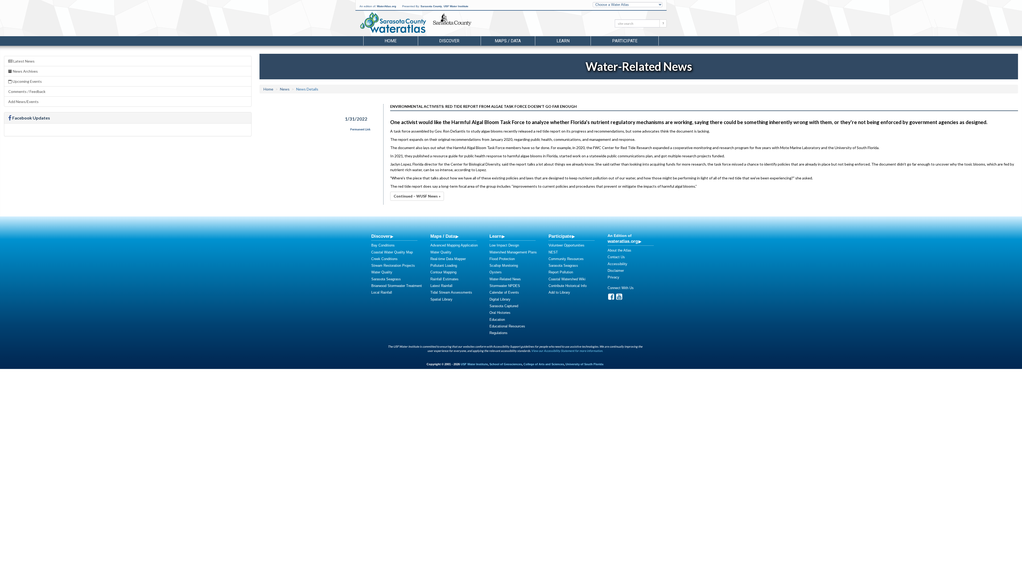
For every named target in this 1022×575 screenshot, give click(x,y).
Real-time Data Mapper (448, 259)
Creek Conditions (384, 259)
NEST (553, 252)
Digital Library (499, 299)
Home (391, 40)
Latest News (24, 61)
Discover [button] (449, 40)
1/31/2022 (356, 119)
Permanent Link (360, 129)
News (285, 89)
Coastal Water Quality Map (392, 252)
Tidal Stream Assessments (451, 292)
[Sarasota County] (464, 24)
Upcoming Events (27, 81)
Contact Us (616, 257)
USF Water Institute (456, 6)
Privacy (613, 277)
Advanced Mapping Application (454, 245)
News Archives (25, 71)
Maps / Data (442, 236)
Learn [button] (563, 40)
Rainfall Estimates (444, 279)
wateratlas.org (623, 241)
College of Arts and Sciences (544, 364)
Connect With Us (621, 288)
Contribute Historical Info (568, 286)
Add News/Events (23, 101)
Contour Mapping (443, 272)
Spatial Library (441, 299)
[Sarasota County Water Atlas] (393, 23)
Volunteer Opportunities (566, 245)
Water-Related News (505, 279)
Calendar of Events (504, 292)
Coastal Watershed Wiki (567, 279)
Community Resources (566, 259)
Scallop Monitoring (503, 266)
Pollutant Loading (443, 266)
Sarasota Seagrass (386, 279)
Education (497, 320)
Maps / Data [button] (508, 40)
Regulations (498, 333)
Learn (495, 236)
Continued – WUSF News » (417, 196)
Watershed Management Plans (513, 252)
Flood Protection (502, 259)
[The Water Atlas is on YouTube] (619, 298)
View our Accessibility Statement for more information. (567, 350)
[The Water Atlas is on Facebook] (611, 298)
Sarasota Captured (503, 306)
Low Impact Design (504, 245)
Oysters (495, 272)
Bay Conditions (383, 245)
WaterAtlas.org (386, 6)
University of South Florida (584, 364)
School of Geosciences (505, 364)
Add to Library (559, 292)
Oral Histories (499, 313)
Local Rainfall (381, 292)
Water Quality (381, 272)
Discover (380, 236)
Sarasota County (431, 6)
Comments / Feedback (27, 91)
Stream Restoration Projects (393, 266)
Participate (560, 236)
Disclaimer (616, 271)
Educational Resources (507, 326)
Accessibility (617, 264)
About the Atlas (619, 250)
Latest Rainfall (441, 286)
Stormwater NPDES (504, 286)
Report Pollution (561, 272)
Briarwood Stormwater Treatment (396, 286)
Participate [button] (624, 40)
